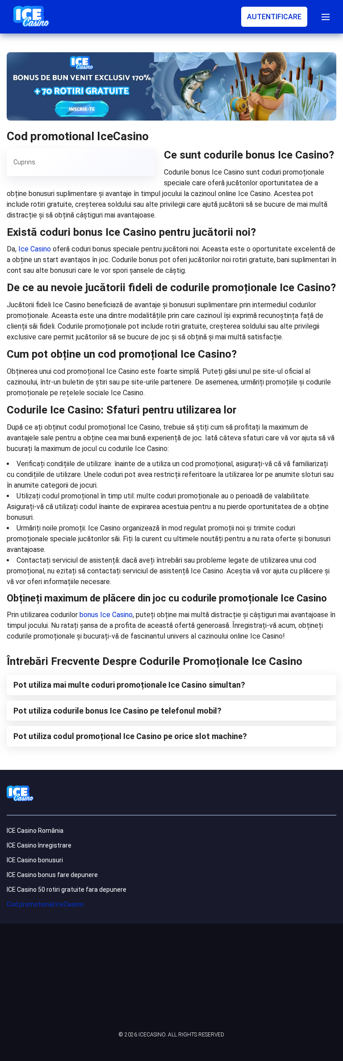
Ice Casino (34, 249)
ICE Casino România (35, 830)
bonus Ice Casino (106, 614)
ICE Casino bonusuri (35, 860)
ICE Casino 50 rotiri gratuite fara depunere (66, 889)
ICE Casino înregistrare (39, 845)
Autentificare (274, 17)
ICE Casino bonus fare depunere (52, 874)
